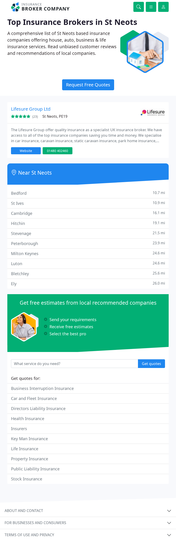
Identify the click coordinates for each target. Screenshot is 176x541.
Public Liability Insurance (35, 469)
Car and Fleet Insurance (34, 398)
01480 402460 (57, 151)
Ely (88, 283)
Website (26, 151)
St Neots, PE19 (54, 116)
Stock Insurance (26, 479)
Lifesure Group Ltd (30, 109)
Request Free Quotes (88, 85)
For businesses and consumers (35, 522)
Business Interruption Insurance (42, 388)
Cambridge (88, 213)
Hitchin (88, 223)
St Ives (88, 203)
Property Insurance (29, 458)
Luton (88, 263)
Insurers (19, 428)
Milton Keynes (88, 253)
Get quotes (151, 363)
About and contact (24, 510)
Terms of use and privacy (29, 534)
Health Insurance (27, 418)
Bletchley (88, 273)
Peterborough (88, 243)
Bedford (88, 193)
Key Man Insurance (29, 438)
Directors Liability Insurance (38, 408)
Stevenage (88, 233)
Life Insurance (24, 448)
